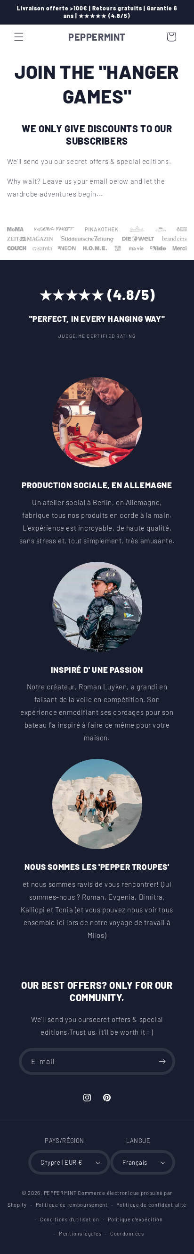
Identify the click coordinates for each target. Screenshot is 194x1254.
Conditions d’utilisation (69, 1219)
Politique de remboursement (72, 1205)
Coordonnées (127, 1233)
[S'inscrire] (162, 1061)
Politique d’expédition (135, 1219)
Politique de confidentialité (151, 1205)
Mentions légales (80, 1233)
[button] (18, 36)
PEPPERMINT (60, 1193)
